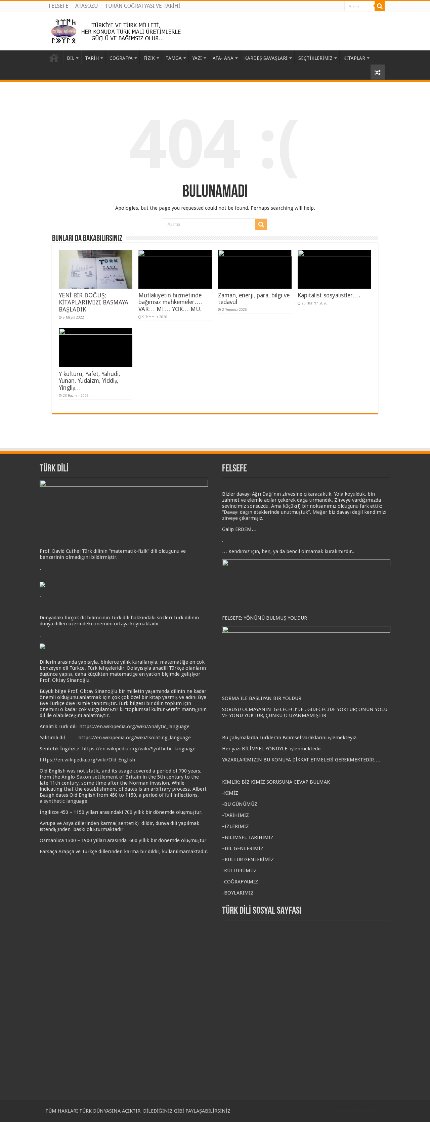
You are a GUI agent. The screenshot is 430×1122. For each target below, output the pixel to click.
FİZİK (149, 58)
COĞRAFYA (121, 58)
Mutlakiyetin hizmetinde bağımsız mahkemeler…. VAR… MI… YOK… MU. (170, 302)
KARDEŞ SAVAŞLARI (266, 58)
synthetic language (65, 801)
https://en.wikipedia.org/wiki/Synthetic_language (139, 749)
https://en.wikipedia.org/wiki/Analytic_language (134, 726)
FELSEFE (59, 6)
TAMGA (174, 58)
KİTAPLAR (354, 58)
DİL (70, 58)
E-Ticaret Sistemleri (370, 1111)
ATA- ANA (223, 58)
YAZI (197, 58)
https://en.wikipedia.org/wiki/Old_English (87, 760)
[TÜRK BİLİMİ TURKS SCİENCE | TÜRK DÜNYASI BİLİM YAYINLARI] (118, 30)
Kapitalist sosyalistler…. (329, 295)
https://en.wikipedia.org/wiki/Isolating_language (134, 738)
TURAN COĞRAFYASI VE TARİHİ (142, 6)
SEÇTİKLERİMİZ (315, 58)
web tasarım (345, 1111)
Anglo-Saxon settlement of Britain (101, 777)
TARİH (92, 58)
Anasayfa (54, 57)
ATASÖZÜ (86, 6)
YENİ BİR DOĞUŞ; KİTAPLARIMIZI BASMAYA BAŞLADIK (93, 302)
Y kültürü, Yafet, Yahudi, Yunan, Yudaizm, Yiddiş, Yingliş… (89, 381)
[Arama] (380, 6)
